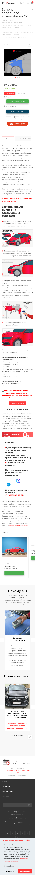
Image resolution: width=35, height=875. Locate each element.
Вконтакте (8, 833)
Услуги (4, 782)
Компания (6, 787)
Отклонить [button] (10, 871)
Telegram (17, 833)
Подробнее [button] (9, 866)
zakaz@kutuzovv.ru (19, 818)
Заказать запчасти (17, 403)
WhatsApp (22, 833)
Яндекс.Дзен (27, 833)
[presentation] (2, 640)
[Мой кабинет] (28, 3)
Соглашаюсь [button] (25, 871)
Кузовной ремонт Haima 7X (20, 526)
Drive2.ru (12, 833)
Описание (7, 138)
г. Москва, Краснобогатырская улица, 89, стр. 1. (18, 824)
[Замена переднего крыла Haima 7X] (17, 62)
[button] (16, 77)
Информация (7, 791)
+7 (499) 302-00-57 (18, 812)
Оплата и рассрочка (24, 138)
